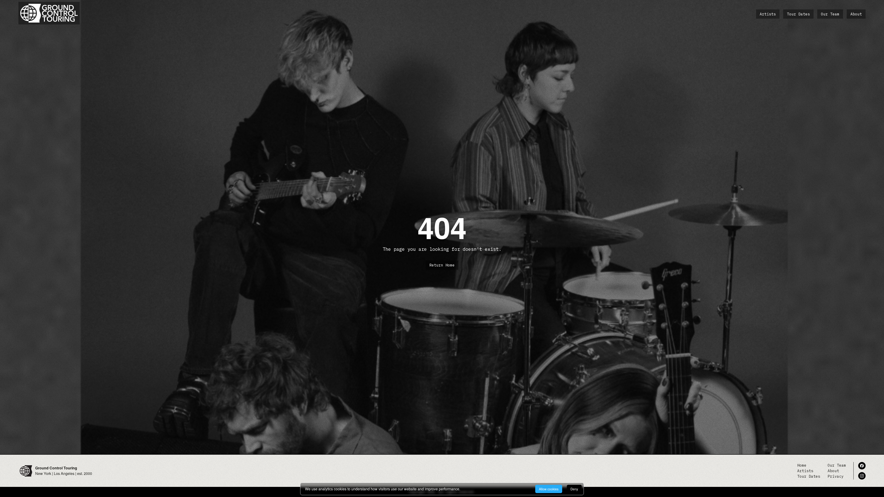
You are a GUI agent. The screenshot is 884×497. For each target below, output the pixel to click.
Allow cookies (548, 489)
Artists (768, 14)
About (856, 14)
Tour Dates (798, 14)
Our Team (830, 14)
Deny (574, 489)
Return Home (442, 265)
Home (801, 465)
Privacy (836, 476)
